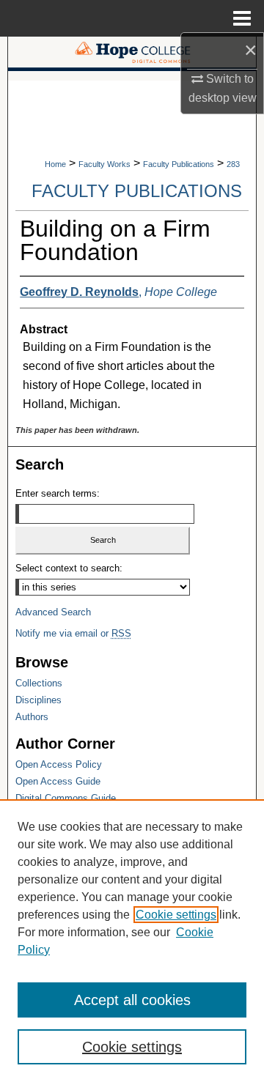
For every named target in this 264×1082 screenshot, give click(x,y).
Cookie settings (176, 914)
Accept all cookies (132, 1000)
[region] (132, 940)
